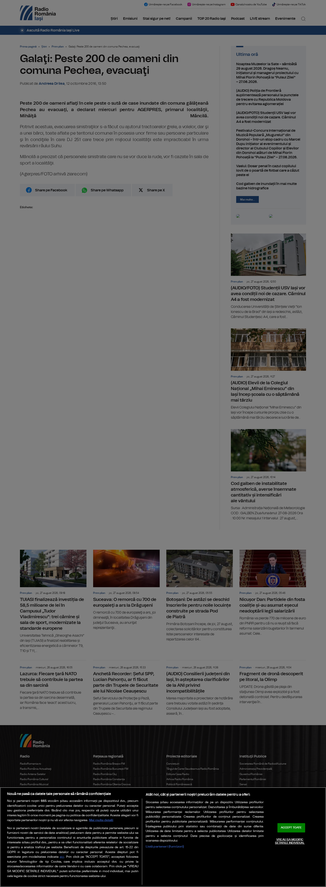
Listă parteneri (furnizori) (165, 846)
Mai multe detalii (101, 820)
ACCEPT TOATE (291, 827)
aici (62, 857)
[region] (163, 837)
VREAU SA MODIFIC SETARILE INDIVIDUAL (289, 841)
